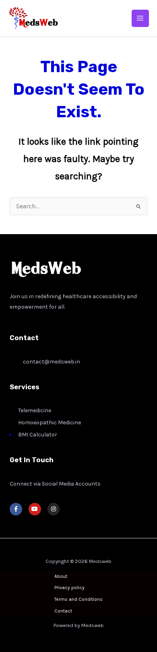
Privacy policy (69, 587)
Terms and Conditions (78, 599)
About (60, 576)
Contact (63, 611)
